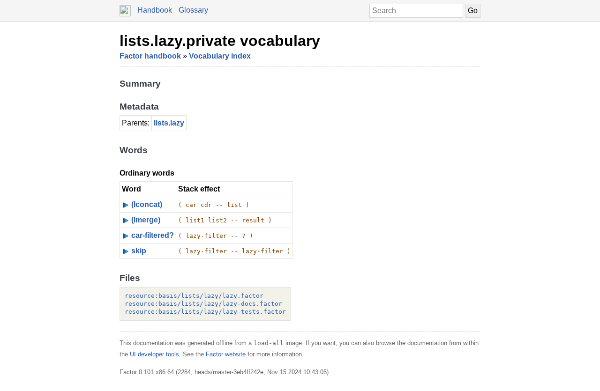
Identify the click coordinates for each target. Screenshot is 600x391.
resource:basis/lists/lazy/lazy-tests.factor (205, 311)
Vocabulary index (220, 56)
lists (161, 123)
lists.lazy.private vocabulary (220, 40)
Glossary (193, 10)
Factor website (226, 354)
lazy (177, 123)
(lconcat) (146, 204)
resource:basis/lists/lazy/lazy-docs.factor (203, 303)
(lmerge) (145, 220)
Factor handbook (150, 56)
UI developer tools (154, 354)
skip (138, 251)
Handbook (154, 10)
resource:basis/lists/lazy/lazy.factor (194, 295)
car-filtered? (152, 235)
